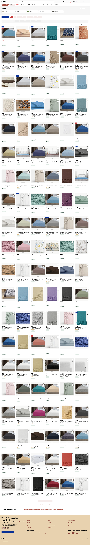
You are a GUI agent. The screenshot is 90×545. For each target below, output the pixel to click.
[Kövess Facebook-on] (72, 533)
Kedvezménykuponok (67, 1)
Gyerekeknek (25, 4)
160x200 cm (28, 21)
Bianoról (29, 518)
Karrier (28, 522)
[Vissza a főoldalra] (6, 2)
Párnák (54, 509)
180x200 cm (33, 21)
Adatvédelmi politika (85, 539)
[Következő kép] (14, 32)
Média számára (30, 525)
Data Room (70, 525)
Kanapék (31, 4)
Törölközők (33, 509)
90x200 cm (16, 21)
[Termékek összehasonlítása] (83, 2)
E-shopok (49, 522)
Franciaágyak (51, 4)
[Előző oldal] (40, 504)
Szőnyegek (44, 4)
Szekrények (58, 4)
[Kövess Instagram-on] (69, 533)
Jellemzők (29, 527)
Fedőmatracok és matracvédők (41, 509)
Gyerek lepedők (59, 509)
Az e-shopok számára (72, 518)
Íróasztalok (38, 4)
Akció (19, 4)
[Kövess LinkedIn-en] (77, 533)
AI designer (79, 1)
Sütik (87, 538)
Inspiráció (73, 1)
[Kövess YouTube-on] (74, 533)
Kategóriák (5, 4)
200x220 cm (39, 21)
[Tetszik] (14, 27)
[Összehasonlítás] (14, 29)
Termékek (30, 533)
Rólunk (28, 520)
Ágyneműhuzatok (27, 509)
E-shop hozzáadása (71, 520)
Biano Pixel (70, 522)
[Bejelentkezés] (87, 2)
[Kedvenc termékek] (85, 2)
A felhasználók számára (52, 518)
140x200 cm (22, 21)
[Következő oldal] (49, 504)
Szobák (12, 4)
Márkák (49, 520)
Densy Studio (50, 527)
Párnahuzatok (50, 509)
